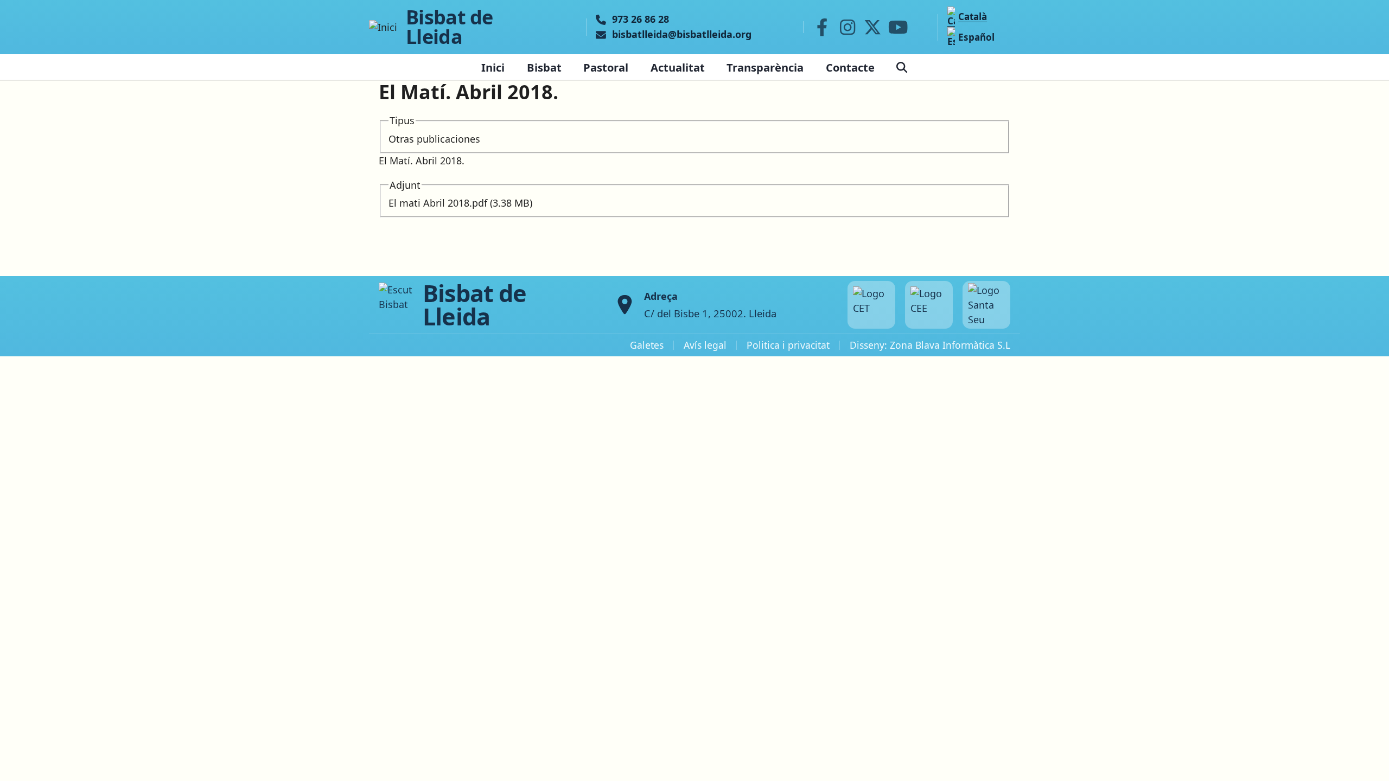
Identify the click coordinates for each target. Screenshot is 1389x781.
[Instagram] (847, 27)
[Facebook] (822, 27)
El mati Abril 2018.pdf (437, 202)
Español (976, 37)
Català (972, 16)
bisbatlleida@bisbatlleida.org (681, 35)
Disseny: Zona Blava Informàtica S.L (930, 344)
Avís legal (705, 344)
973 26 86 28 (640, 19)
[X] (873, 27)
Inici (493, 67)
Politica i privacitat (788, 344)
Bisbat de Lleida (449, 27)
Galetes (647, 344)
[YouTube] (898, 27)
